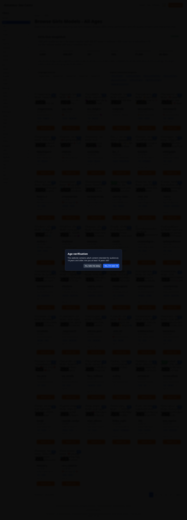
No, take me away (92, 266)
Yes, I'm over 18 (111, 266)
